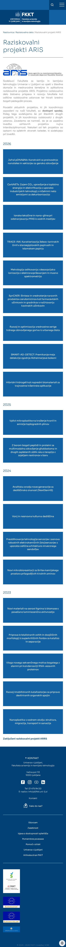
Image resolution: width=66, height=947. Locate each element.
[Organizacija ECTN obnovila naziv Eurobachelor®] (11, 917)
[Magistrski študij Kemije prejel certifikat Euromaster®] (11, 902)
